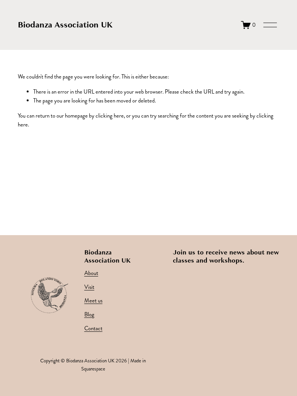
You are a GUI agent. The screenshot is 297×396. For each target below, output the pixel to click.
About (91, 273)
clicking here (110, 116)
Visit (89, 287)
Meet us (93, 301)
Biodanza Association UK (65, 25)
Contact (93, 328)
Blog (89, 315)
